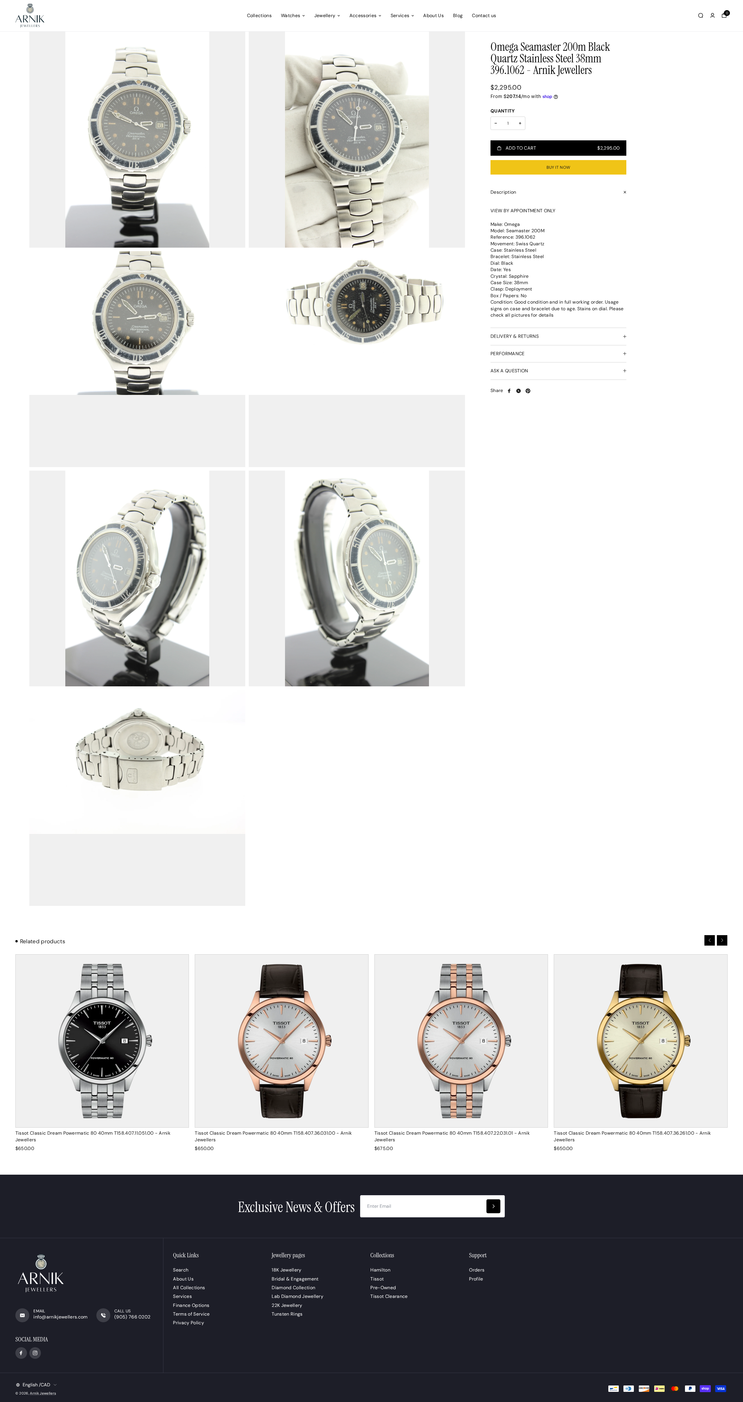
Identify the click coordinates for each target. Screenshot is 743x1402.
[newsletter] (493, 1206)
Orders (476, 1270)
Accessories (363, 15)
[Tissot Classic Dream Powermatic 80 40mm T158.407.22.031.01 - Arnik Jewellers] (461, 1041)
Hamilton (380, 1270)
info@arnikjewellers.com (60, 1317)
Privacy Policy (188, 1323)
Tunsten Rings (287, 1314)
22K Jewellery (287, 1305)
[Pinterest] (527, 390)
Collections (259, 15)
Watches (290, 15)
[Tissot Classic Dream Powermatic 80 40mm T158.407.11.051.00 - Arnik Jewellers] (102, 1041)
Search (180, 1270)
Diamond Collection (293, 1288)
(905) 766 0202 (132, 1317)
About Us (433, 15)
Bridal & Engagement (295, 1279)
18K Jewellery (286, 1270)
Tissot (377, 1279)
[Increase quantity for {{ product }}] (520, 123)
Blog (458, 15)
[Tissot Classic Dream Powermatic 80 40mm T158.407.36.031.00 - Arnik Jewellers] (281, 1041)
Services (400, 15)
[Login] (712, 15)
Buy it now (558, 167)
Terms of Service (191, 1314)
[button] (709, 940)
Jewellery (325, 15)
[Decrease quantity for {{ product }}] (496, 123)
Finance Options (191, 1305)
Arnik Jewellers (43, 1393)
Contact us (484, 15)
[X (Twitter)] (518, 390)
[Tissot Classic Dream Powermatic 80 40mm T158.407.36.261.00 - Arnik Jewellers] (640, 1041)
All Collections (189, 1288)
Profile (476, 1279)
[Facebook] (509, 390)
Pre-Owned (383, 1288)
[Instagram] (35, 1353)
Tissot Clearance (388, 1296)
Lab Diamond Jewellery (297, 1296)
